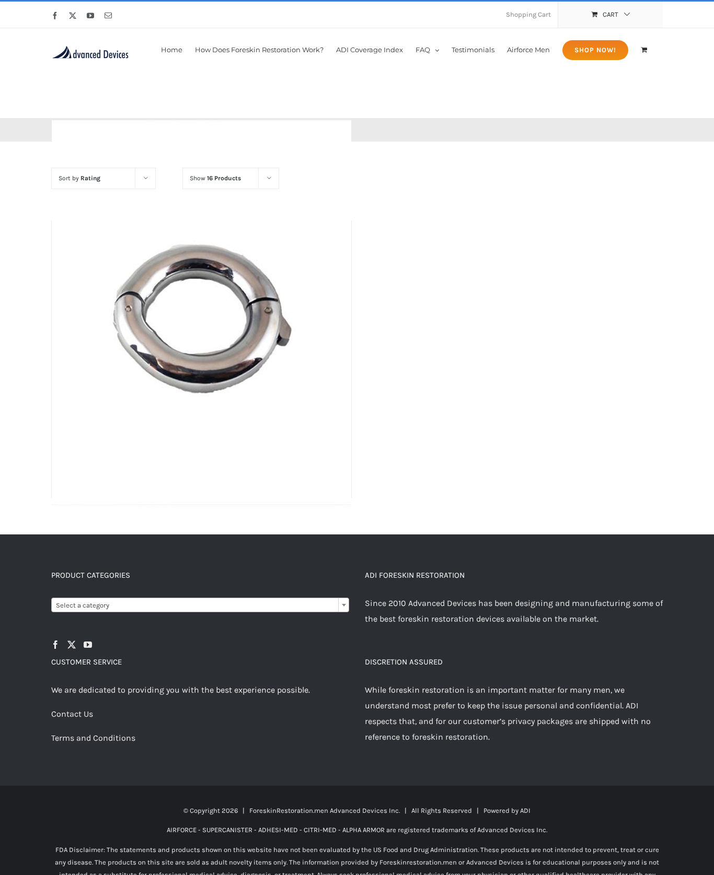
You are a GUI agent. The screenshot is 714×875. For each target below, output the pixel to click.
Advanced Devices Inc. (365, 810)
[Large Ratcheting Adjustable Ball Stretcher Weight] (201, 314)
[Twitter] (71, 644)
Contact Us (72, 714)
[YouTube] (88, 644)
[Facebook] (55, 644)
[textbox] (200, 605)
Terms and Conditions (93, 738)
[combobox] (200, 605)
